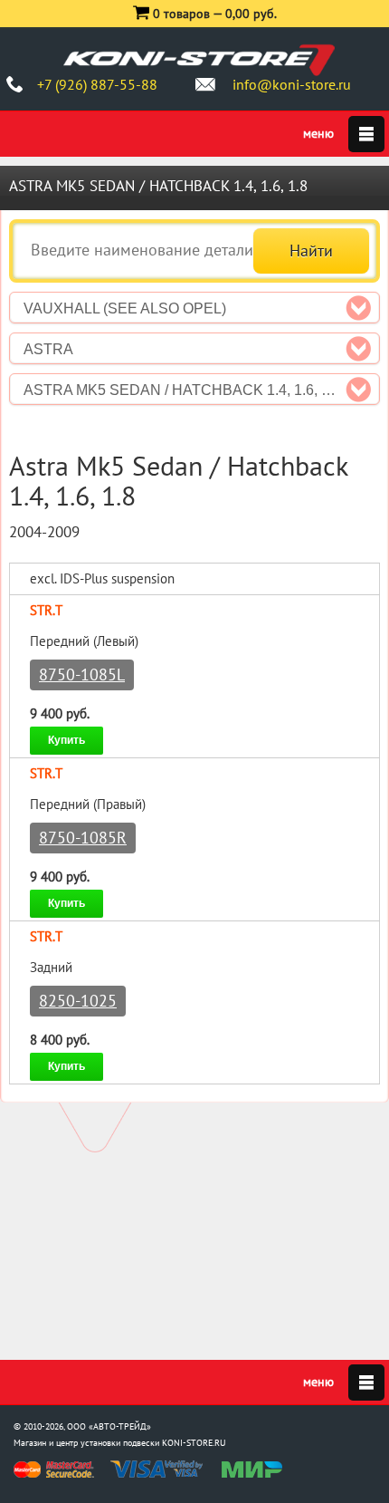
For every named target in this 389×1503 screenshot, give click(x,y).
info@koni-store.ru (291, 84)
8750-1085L (82, 674)
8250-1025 (78, 1000)
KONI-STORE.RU (194, 1443)
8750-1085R (83, 837)
